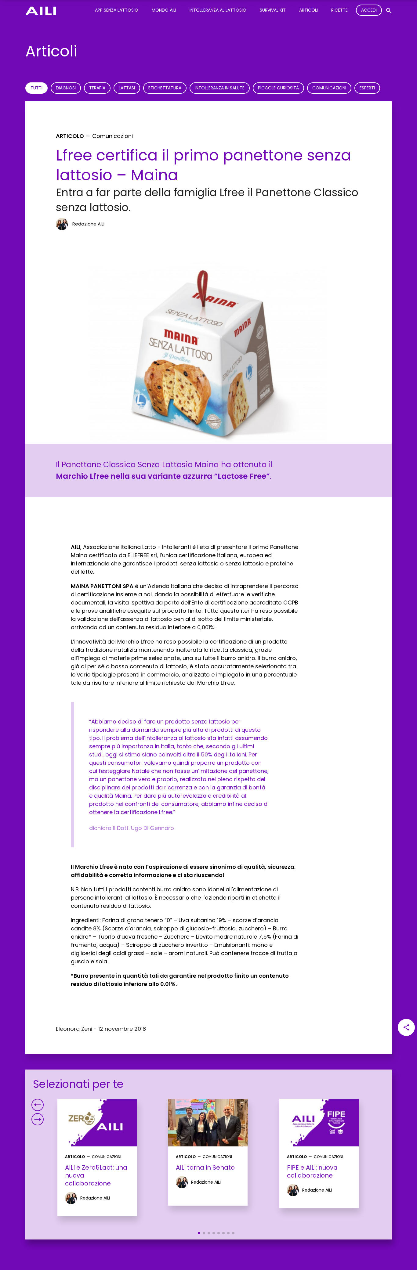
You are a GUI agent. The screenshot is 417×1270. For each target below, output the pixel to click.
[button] (199, 1233)
